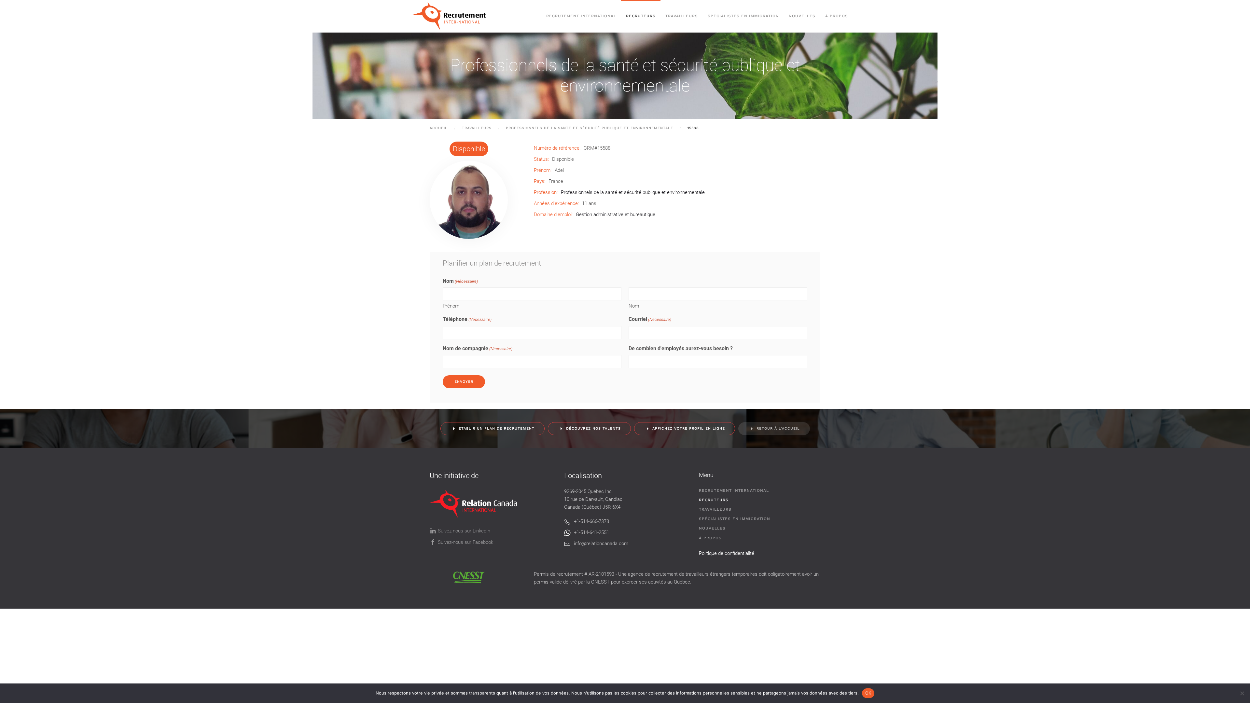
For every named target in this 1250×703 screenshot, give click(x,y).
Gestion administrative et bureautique (615, 214)
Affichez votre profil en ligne (688, 428)
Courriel (650, 319)
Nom (634, 306)
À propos (836, 16)
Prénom (451, 306)
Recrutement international (581, 16)
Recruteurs (714, 500)
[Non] (1242, 693)
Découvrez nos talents (593, 428)
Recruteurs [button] (641, 16)
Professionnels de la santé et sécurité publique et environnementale (625, 75)
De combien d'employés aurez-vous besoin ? (681, 348)
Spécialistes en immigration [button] (743, 16)
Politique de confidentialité (726, 553)
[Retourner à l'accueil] (452, 16)
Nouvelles (802, 16)
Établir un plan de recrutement (497, 428)
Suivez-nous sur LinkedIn (464, 531)
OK (868, 693)
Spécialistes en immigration (734, 519)
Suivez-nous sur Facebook (465, 542)
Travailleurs (681, 16)
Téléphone (467, 319)
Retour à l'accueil (778, 428)
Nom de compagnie (477, 348)
